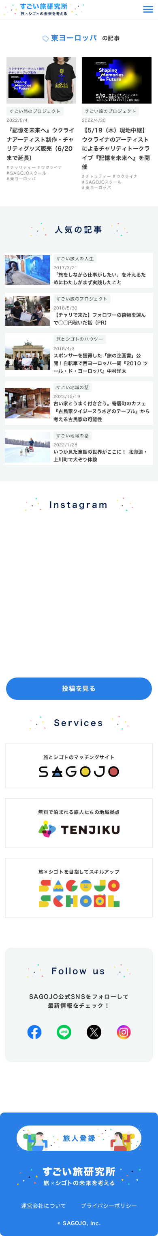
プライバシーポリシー (109, 1206)
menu (148, 9)
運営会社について (43, 1206)
